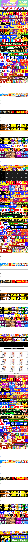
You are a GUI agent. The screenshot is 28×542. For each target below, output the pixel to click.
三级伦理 (7, 173)
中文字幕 (12, 173)
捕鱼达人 (7, 176)
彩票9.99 (21, 176)
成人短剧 (17, 180)
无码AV (2, 177)
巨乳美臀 (17, 173)
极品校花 (21, 180)
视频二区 (2, 173)
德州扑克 (17, 176)
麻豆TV (12, 177)
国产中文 (7, 180)
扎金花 (26, 176)
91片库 (21, 177)
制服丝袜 (26, 173)
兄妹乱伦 (12, 180)
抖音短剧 (7, 177)
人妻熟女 (21, 173)
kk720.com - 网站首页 (6, 10)
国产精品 (4, 341)
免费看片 (2, 180)
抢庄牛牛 (12, 176)
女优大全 (26, 177)
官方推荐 (2, 176)
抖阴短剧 (26, 180)
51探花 (17, 177)
